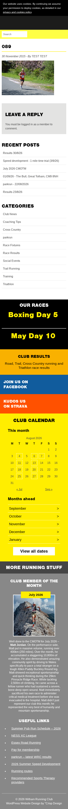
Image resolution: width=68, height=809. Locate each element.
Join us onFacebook (15, 384)
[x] (63, 12)
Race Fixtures (11, 245)
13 (34, 462)
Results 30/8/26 (12, 153)
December (34, 532)
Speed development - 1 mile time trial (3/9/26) (31, 160)
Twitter (48, 34)
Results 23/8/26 (12, 191)
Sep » (48, 489)
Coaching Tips (12, 221)
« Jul (19, 489)
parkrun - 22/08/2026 (16, 184)
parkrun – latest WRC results (31, 757)
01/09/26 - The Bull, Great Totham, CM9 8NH (30, 176)
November (34, 524)
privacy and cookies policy (17, 12)
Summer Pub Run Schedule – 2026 (36, 728)
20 (34, 469)
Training (8, 276)
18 (19, 469)
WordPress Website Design (23, 803)
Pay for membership (25, 750)
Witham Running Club (19, 23)
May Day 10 (33, 335)
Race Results (11, 253)
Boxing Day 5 (33, 314)
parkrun (7, 237)
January (34, 540)
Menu (63, 34)
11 (19, 462)
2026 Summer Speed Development (35, 764)
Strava (56, 34)
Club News (10, 214)
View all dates (34, 551)
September (34, 508)
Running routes (22, 771)
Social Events (11, 260)
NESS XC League (23, 735)
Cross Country (12, 229)
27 (34, 476)
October (34, 516)
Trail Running (11, 268)
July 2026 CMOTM (14, 168)
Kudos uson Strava (15, 404)
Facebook (41, 34)
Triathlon (8, 284)
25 (19, 476)
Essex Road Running (26, 742)
